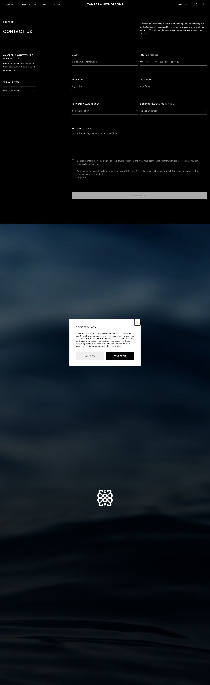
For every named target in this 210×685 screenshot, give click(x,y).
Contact (183, 4)
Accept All (120, 356)
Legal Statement (96, 346)
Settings (90, 356)
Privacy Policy (114, 346)
